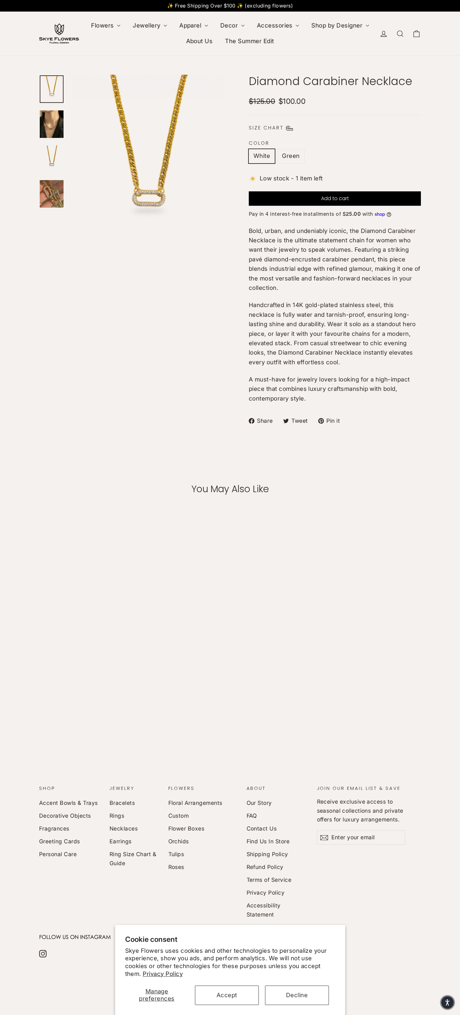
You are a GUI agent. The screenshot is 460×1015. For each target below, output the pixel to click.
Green (290, 155)
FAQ (252, 815)
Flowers (103, 25)
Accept (227, 995)
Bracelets (122, 803)
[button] (447, 1002)
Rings (117, 815)
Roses (176, 867)
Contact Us (262, 828)
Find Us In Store (268, 841)
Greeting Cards (59, 841)
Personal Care (58, 854)
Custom (178, 815)
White (261, 155)
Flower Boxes (186, 828)
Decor (230, 25)
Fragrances (54, 828)
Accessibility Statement (264, 909)
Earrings (121, 841)
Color (259, 143)
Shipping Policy (267, 854)
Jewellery (147, 25)
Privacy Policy (163, 973)
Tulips (176, 854)
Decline (297, 995)
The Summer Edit (249, 41)
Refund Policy (265, 867)
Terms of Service (269, 879)
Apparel (191, 25)
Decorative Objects (65, 815)
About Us (199, 41)
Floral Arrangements (195, 803)
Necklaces (124, 828)
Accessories (275, 25)
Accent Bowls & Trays (68, 803)
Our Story (259, 803)
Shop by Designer (337, 25)
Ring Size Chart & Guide (133, 858)
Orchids (178, 841)
